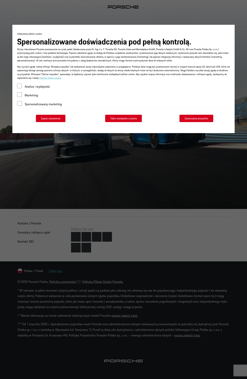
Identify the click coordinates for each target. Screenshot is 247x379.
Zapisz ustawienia (50, 118)
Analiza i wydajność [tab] (37, 86)
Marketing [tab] (31, 95)
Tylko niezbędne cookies (123, 118)
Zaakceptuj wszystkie (196, 118)
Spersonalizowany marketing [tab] (43, 104)
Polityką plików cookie (50, 78)
